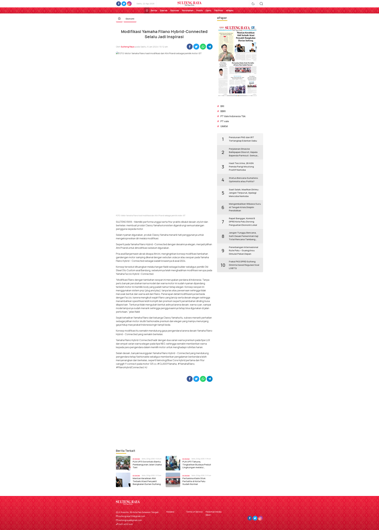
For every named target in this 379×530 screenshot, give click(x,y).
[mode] (253, 3)
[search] (261, 3)
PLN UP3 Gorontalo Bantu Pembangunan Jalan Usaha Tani (147, 464)
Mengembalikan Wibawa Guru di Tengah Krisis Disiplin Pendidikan (245, 207)
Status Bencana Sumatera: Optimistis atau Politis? (243, 179)
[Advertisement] (164, 415)
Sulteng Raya (127, 46)
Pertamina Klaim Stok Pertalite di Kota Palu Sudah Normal (193, 481)
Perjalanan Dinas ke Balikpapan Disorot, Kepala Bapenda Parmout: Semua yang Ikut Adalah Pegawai (243, 152)
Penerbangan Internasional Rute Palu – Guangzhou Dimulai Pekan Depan (243, 250)
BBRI (223, 111)
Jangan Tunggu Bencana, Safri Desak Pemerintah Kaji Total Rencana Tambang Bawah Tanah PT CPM (243, 236)
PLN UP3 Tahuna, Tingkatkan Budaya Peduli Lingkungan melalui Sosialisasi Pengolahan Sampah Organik (196, 464)
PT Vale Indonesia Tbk (232, 116)
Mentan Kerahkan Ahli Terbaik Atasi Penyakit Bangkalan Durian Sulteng (147, 481)
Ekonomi (130, 18)
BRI (222, 106)
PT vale (224, 121)
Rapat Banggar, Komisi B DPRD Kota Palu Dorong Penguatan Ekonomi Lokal (243, 222)
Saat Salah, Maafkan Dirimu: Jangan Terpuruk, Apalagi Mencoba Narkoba (244, 193)
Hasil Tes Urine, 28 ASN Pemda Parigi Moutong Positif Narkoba (241, 166)
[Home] (146, 10)
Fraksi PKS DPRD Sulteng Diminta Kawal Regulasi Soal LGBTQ (244, 265)
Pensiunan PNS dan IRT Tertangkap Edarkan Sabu (243, 139)
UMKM (224, 126)
